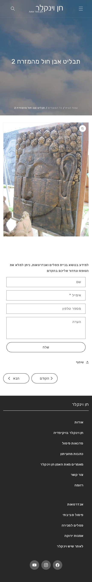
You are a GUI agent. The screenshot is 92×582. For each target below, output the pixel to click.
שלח (46, 347)
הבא (16, 378)
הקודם (44, 378)
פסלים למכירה (72, 525)
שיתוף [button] (80, 362)
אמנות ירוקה (73, 536)
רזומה (78, 485)
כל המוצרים (55, 107)
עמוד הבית (71, 107)
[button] (81, 8)
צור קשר (77, 475)
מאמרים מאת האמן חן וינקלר (61, 464)
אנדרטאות (75, 504)
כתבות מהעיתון (71, 454)
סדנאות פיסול (72, 443)
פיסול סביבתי (73, 515)
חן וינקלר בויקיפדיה (68, 433)
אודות (78, 422)
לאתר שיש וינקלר (70, 546)
